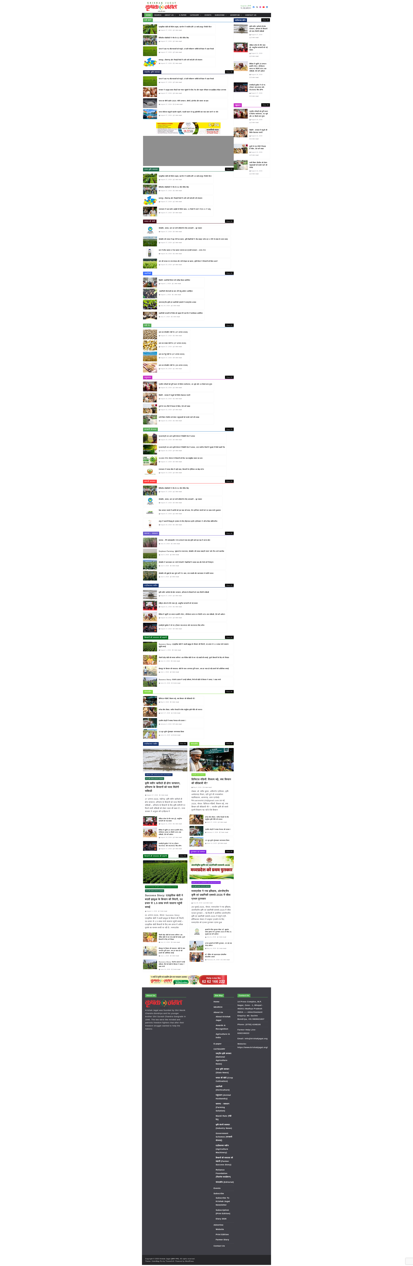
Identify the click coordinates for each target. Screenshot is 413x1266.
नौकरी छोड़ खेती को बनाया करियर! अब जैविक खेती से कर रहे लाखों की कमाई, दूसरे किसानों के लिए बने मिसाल (194, 657)
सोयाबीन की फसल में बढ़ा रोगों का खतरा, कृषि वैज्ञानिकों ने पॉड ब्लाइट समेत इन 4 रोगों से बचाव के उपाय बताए (194, 239)
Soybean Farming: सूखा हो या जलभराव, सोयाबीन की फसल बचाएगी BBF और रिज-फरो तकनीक (191, 551)
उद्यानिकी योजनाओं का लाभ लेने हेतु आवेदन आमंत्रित (176, 291)
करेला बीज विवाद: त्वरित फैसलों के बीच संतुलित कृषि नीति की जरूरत (180, 709)
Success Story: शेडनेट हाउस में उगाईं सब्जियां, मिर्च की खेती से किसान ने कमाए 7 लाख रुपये (190, 679)
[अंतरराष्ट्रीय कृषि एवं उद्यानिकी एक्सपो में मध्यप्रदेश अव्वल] (150, 304)
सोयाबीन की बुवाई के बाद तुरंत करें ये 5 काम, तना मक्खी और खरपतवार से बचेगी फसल (186, 573)
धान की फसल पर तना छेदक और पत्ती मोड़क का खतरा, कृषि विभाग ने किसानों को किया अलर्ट (188, 261)
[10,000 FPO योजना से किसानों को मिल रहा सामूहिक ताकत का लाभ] (150, 460)
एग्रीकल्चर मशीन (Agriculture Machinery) (159, 774)
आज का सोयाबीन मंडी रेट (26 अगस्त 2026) (173, 365)
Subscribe (220, 15)
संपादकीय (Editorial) (198, 774)
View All (229, 72)
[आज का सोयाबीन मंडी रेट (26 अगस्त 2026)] (150, 367)
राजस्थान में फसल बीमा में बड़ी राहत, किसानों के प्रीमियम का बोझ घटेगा (181, 469)
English (244, 6)
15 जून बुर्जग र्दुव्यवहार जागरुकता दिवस (171, 732)
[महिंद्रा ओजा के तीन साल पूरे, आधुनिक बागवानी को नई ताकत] (150, 605)
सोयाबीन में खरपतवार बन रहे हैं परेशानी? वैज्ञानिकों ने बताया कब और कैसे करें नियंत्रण (186, 562)
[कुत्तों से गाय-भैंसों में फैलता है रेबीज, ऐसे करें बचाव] (150, 408)
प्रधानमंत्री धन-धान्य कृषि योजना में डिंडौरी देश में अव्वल (177, 436)
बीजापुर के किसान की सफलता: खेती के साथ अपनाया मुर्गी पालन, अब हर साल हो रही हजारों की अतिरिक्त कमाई (194, 668)
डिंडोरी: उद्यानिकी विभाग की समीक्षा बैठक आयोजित (174, 280)
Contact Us (250, 15)
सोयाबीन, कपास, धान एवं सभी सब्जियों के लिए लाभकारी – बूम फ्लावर (180, 228)
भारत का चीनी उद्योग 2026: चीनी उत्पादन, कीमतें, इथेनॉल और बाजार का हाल (183, 101)
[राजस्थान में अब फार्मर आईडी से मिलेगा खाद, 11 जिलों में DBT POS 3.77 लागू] (150, 211)
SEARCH (157, 15)
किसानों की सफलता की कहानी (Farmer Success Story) (161, 886)
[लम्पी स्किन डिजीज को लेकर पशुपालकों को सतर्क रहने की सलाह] (150, 419)
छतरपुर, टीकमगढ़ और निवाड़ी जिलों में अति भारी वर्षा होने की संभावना (180, 60)
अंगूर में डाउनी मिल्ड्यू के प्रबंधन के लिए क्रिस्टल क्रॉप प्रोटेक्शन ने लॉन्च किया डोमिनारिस (188, 521)
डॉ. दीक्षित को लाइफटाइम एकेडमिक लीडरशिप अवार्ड (215, 956)
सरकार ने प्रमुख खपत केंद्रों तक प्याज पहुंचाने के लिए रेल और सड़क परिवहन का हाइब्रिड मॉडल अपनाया (192, 90)
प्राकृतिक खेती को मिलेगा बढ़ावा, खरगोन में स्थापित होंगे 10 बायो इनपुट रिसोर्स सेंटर (185, 27)
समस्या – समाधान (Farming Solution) (222, 1107)
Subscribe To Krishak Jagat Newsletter (223, 1201)
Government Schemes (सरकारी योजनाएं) (224, 1136)
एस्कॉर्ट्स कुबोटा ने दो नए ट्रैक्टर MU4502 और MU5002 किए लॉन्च (181, 625)
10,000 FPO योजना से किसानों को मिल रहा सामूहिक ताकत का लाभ (181, 458)
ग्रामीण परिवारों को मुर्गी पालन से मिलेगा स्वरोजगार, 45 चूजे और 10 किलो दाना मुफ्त (185, 384)
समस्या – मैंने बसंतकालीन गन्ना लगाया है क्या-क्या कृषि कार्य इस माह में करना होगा (184, 540)
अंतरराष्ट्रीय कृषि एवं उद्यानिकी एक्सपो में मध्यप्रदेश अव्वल (177, 302)
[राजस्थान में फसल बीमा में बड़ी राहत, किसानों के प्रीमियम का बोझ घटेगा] (150, 471)
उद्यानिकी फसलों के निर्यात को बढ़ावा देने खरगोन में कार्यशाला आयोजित (181, 313)
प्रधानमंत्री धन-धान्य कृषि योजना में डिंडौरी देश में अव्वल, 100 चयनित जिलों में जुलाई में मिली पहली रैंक (192, 447)
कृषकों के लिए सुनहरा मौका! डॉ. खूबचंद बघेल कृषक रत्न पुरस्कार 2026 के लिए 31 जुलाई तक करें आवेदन (218, 932)
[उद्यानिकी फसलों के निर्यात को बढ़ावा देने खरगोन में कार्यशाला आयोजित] (150, 315)
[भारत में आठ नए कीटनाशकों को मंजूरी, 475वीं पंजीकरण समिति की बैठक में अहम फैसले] (150, 51)
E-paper (182, 15)
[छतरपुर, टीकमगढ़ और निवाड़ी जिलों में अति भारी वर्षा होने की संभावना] (150, 62)
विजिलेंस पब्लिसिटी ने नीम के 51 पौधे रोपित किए (174, 38)
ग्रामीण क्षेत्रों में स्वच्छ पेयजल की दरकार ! (172, 720)
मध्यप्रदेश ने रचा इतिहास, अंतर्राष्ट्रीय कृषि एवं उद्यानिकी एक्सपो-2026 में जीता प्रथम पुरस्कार (211, 894)
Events (208, 15)
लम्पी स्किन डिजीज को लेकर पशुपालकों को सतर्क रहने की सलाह (179, 417)
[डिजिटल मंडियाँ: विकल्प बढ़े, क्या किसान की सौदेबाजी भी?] (150, 701)
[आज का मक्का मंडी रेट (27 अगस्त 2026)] (150, 345)
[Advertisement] (188, 151)
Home (148, 15)
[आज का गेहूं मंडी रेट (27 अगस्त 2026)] (150, 356)
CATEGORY (194, 15)
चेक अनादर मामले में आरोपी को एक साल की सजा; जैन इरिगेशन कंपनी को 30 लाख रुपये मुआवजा (190, 510)
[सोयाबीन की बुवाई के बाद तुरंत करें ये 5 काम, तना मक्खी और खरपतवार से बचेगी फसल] (150, 575)
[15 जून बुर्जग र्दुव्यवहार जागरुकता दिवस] (150, 734)
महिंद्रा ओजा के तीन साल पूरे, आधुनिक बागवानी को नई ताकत (178, 603)
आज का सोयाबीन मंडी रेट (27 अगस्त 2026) (173, 332)
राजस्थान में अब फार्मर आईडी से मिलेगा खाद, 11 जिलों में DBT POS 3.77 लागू (185, 209)
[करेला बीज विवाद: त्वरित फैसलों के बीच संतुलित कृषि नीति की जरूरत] (150, 712)
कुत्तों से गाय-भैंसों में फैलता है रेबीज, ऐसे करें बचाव (174, 406)
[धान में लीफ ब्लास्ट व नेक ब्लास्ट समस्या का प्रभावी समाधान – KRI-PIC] (150, 252)
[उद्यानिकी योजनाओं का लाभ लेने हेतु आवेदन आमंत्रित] (150, 293)
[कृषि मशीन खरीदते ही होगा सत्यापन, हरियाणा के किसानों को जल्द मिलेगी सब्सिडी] (150, 594)
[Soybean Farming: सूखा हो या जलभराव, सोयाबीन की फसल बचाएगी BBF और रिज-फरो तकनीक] (150, 553)
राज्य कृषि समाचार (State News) (154, 778)
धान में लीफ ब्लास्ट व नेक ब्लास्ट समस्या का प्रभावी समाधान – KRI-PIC (182, 250)
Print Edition (222, 1234)
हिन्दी (249, 6)
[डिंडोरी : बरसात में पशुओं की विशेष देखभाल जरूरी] (150, 397)
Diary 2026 (221, 1219)
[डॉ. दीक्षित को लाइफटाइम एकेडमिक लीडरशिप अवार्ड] (196, 957)
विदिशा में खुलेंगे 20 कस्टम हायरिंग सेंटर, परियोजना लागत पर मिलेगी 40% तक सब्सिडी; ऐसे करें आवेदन (192, 614)
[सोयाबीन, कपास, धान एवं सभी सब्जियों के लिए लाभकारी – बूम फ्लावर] (150, 230)
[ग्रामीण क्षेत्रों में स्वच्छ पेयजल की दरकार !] (150, 723)
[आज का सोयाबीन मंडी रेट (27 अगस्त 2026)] (150, 334)
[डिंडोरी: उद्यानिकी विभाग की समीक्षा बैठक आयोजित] (150, 282)
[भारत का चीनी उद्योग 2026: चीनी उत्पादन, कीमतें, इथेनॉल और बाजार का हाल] (150, 103)
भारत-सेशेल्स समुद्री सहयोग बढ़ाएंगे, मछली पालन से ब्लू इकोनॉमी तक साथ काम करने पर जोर (188, 112)
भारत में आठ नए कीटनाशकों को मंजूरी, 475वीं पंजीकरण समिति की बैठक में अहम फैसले (186, 49)
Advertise (235, 15)
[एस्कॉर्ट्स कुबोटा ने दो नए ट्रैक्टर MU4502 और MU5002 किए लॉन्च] (150, 627)
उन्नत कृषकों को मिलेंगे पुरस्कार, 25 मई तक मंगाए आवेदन (218, 944)
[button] (175, 15)
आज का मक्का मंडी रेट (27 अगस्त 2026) (172, 343)
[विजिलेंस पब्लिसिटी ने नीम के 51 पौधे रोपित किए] (150, 40)
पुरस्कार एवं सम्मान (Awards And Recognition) (206, 882)
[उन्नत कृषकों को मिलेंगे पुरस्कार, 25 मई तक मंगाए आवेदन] (196, 946)
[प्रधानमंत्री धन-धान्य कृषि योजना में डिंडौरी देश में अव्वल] (150, 438)
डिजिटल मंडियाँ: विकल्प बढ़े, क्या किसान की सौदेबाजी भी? (177, 698)
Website (220, 1229)
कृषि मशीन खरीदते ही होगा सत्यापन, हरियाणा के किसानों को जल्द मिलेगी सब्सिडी (184, 592)
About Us (169, 15)
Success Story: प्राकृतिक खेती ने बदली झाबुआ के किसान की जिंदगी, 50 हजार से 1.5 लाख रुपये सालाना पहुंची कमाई (194, 645)
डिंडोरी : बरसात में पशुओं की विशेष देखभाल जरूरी (174, 395)
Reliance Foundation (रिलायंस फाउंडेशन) (223, 1173)
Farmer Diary (222, 1240)
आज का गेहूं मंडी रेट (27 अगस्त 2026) (172, 354)
